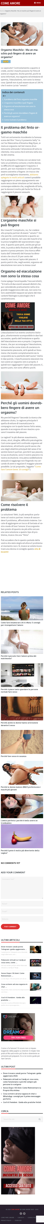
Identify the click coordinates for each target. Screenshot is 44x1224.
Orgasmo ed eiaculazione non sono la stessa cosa (19, 108)
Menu (38, 3)
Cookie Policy (33, 1217)
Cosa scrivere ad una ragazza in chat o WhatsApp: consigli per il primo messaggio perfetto (21, 1096)
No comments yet (10, 863)
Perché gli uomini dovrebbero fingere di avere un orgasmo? (20, 115)
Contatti (21, 1217)
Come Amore (10, 3)
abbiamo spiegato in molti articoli (19, 176)
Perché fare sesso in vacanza (13, 756)
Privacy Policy (6, 1220)
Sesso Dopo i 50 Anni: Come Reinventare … (12, 974)
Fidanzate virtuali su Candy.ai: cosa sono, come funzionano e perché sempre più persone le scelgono (21, 1082)
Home (2, 11)
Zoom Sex (18, 1220)
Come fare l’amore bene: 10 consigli (21, 468)
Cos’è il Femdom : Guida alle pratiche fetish (22, 1102)
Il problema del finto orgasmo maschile (20, 99)
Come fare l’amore (7, 1217)
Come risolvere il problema (15, 119)
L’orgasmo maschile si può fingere (18, 102)
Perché (5, 61)
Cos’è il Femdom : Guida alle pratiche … (13, 998)
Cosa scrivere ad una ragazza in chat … (14, 985)
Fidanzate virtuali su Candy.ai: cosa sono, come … (13, 961)
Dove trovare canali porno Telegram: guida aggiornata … (14, 948)
